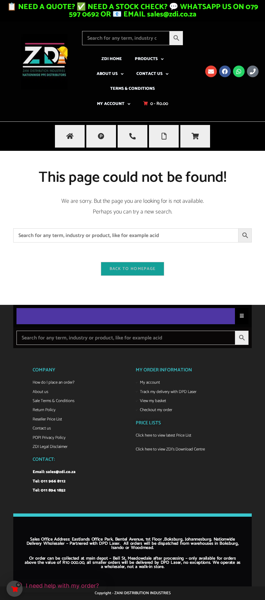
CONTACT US (149, 73)
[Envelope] (211, 71)
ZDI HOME (111, 59)
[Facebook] (225, 71)
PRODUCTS (146, 59)
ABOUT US (107, 73)
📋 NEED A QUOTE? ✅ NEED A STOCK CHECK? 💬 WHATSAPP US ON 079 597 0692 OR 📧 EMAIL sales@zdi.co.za (132, 10)
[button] (56, 585)
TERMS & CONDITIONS (132, 88)
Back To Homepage (133, 268)
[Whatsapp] (239, 71)
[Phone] (253, 71)
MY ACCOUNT (110, 103)
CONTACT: (44, 459)
